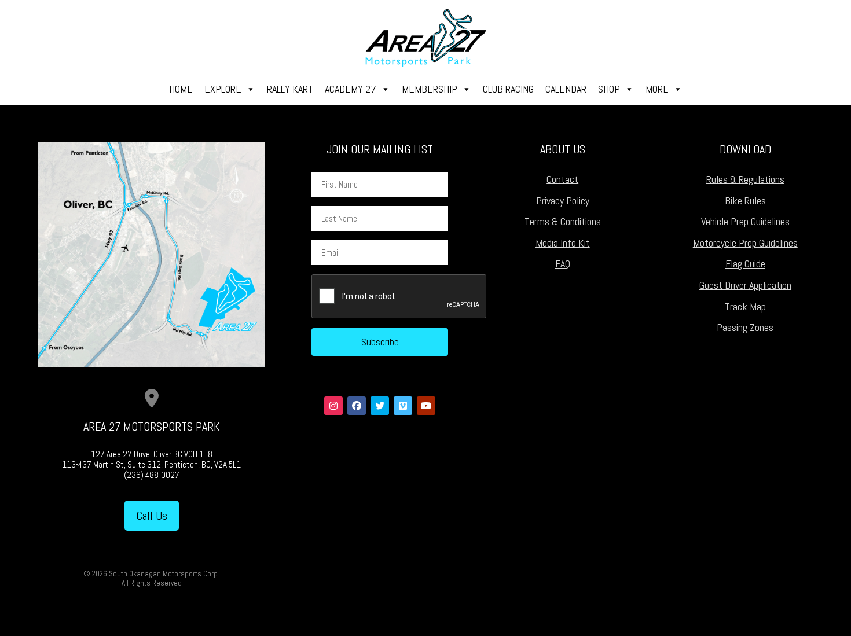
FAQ (562, 263)
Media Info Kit (562, 242)
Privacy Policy (562, 200)
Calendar (565, 88)
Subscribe (380, 341)
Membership (429, 88)
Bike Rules (745, 200)
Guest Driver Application (745, 285)
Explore (222, 88)
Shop (609, 88)
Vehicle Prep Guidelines (745, 221)
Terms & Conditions (562, 221)
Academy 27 (350, 88)
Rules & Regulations (745, 179)
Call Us (151, 515)
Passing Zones (745, 327)
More (657, 88)
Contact (562, 179)
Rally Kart (290, 88)
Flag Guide (745, 263)
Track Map (745, 306)
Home (181, 88)
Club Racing (508, 88)
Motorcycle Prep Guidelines (745, 242)
